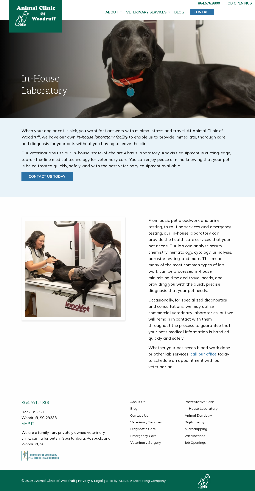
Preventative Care (199, 402)
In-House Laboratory (201, 408)
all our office (204, 354)
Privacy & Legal (90, 480)
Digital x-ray (195, 422)
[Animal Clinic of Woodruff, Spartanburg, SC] (35, 16)
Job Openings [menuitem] (239, 3)
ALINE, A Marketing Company (142, 480)
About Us (137, 402)
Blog (133, 408)
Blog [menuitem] (179, 12)
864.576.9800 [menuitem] (209, 3)
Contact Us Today (47, 176)
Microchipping (196, 429)
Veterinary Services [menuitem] (146, 12)
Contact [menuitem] (202, 12)
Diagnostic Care (143, 429)
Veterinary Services (146, 422)
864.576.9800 (36, 402)
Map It (28, 423)
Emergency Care (143, 436)
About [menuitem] (111, 12)
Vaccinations (195, 436)
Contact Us (139, 415)
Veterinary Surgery (145, 442)
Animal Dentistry (198, 415)
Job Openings (195, 442)
